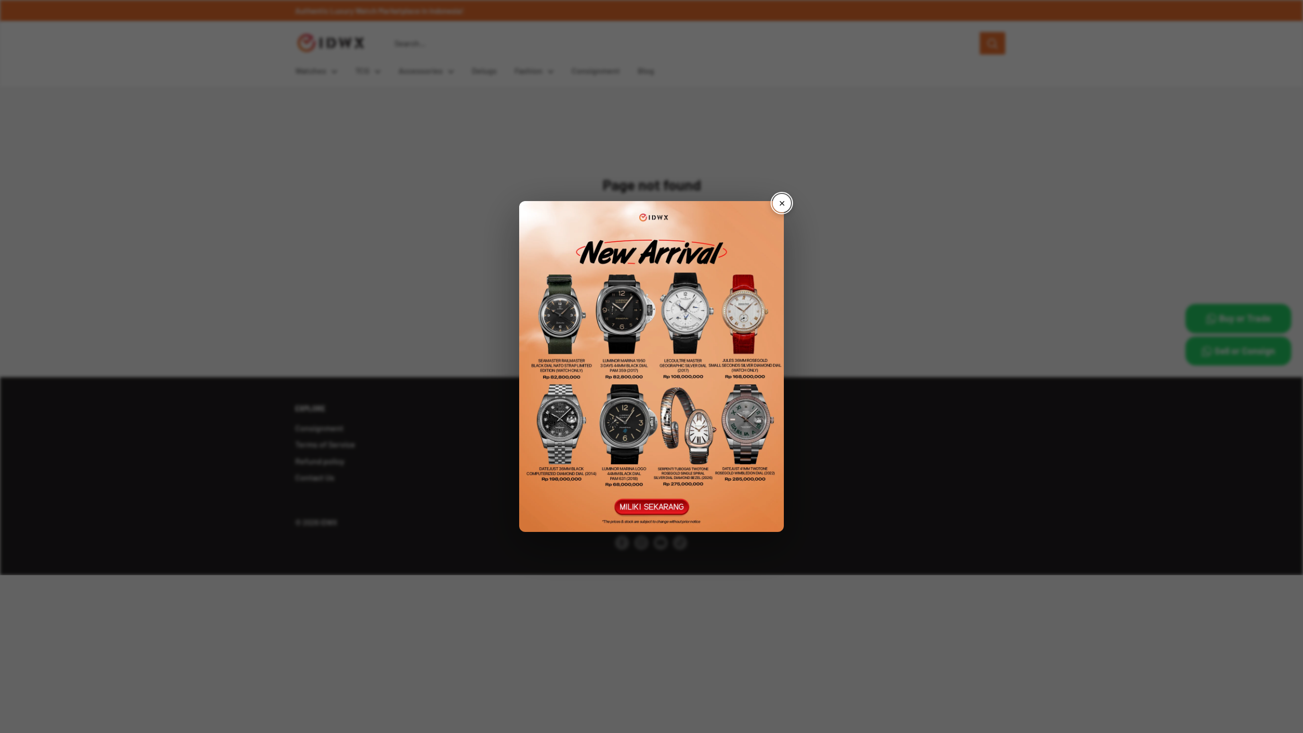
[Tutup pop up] (782, 203)
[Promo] (651, 366)
